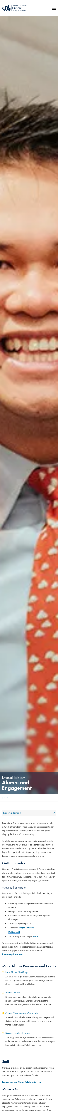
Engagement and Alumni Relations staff (19, 1082)
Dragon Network (26, 927)
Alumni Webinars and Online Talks (21, 1012)
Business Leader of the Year (18, 1033)
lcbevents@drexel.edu (12, 954)
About (6, 798)
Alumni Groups (12, 992)
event (35, 936)
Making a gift (14, 932)
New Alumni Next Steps (16, 972)
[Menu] (54, 10)
